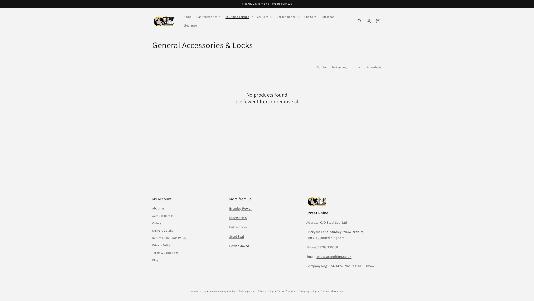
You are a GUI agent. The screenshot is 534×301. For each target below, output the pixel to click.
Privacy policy (265, 291)
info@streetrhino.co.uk (333, 256)
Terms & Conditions (165, 253)
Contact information (332, 291)
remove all (288, 101)
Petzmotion (238, 227)
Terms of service (286, 291)
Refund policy (246, 291)
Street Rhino (206, 291)
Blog (155, 260)
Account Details (163, 216)
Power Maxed (239, 246)
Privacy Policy (161, 245)
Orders (156, 223)
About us (158, 208)
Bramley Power (240, 208)
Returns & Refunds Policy (169, 238)
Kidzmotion (238, 218)
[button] (208, 16)
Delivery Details (162, 230)
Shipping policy (307, 291)
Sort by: (322, 67)
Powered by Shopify (224, 291)
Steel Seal (236, 236)
